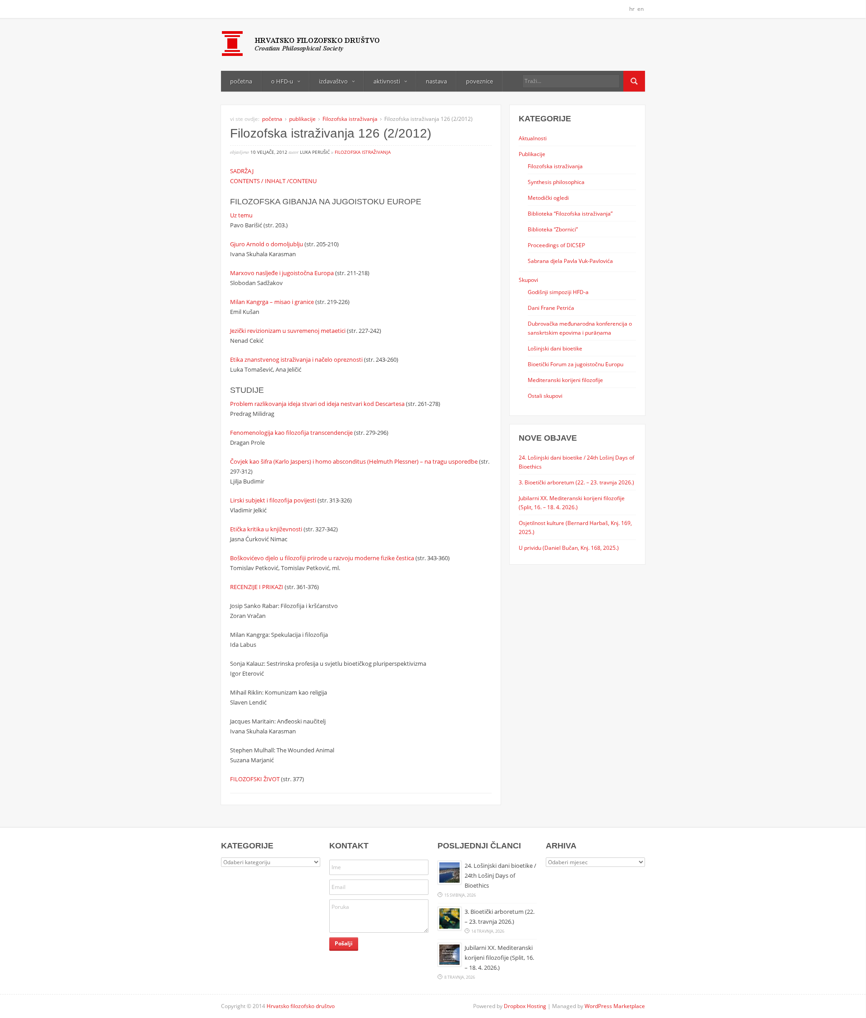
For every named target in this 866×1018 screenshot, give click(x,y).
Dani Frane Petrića (551, 307)
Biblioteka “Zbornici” (553, 229)
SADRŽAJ (241, 171)
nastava (436, 81)
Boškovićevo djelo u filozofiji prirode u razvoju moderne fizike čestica (322, 558)
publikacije (302, 119)
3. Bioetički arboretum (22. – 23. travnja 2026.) (576, 482)
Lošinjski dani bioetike (555, 348)
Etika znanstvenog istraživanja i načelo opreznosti (296, 359)
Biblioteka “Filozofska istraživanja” (570, 213)
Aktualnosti (533, 138)
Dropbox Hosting (525, 1006)
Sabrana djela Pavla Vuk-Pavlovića (570, 260)
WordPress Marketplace (615, 1006)
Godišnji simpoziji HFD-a (558, 291)
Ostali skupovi (545, 395)
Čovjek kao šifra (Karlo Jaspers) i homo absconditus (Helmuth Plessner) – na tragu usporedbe (354, 461)
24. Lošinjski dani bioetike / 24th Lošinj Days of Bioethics (500, 875)
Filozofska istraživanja (350, 119)
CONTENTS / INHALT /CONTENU (273, 181)
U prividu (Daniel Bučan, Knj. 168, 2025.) (569, 547)
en (640, 9)
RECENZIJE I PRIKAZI (256, 587)
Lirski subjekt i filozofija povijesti (273, 500)
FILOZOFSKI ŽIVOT (255, 779)
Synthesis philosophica (556, 181)
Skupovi (528, 279)
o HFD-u (282, 81)
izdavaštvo (333, 81)
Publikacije (532, 153)
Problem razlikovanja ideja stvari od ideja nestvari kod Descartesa (317, 404)
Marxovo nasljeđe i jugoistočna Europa (282, 273)
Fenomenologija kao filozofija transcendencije (291, 432)
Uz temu (241, 215)
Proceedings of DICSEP (556, 245)
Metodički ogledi (548, 197)
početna (241, 81)
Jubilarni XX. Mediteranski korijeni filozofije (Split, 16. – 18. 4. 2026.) (499, 958)
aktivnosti (386, 81)
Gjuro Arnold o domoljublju (266, 244)
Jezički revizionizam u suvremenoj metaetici (287, 331)
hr (632, 9)
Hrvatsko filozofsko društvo (301, 1006)
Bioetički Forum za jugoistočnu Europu (575, 364)
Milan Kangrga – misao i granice (272, 302)
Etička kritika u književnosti (266, 529)
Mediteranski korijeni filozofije (565, 379)
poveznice (479, 81)
